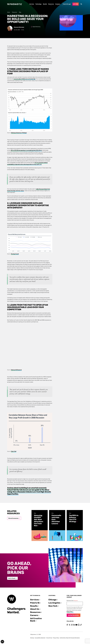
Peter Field (13, 451)
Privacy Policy (70, 611)
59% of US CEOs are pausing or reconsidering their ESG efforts (26, 150)
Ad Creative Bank (36, 619)
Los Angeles (54, 603)
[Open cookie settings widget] (2, 641)
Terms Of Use (49, 637)
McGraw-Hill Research (16, 369)
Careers (34, 615)
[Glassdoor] (78, 624)
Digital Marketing (36, 26)
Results (34, 606)
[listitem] (40, 525)
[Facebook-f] (67, 624)
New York (52, 606)
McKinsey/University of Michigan (19, 132)
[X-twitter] (69, 624)
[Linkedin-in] (74, 624)
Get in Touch (11, 578)
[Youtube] (76, 624)
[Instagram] (71, 624)
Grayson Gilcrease (19, 27)
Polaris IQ (34, 603)
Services (34, 599)
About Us (34, 609)
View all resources (13, 518)
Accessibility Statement (40, 637)
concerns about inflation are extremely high (24, 78)
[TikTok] (81, 624)
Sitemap (32, 637)
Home (8, 12)
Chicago (52, 599)
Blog (20, 12)
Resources (14, 12)
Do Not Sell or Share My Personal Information (70, 637)
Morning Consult (15, 253)
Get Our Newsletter (73, 615)
